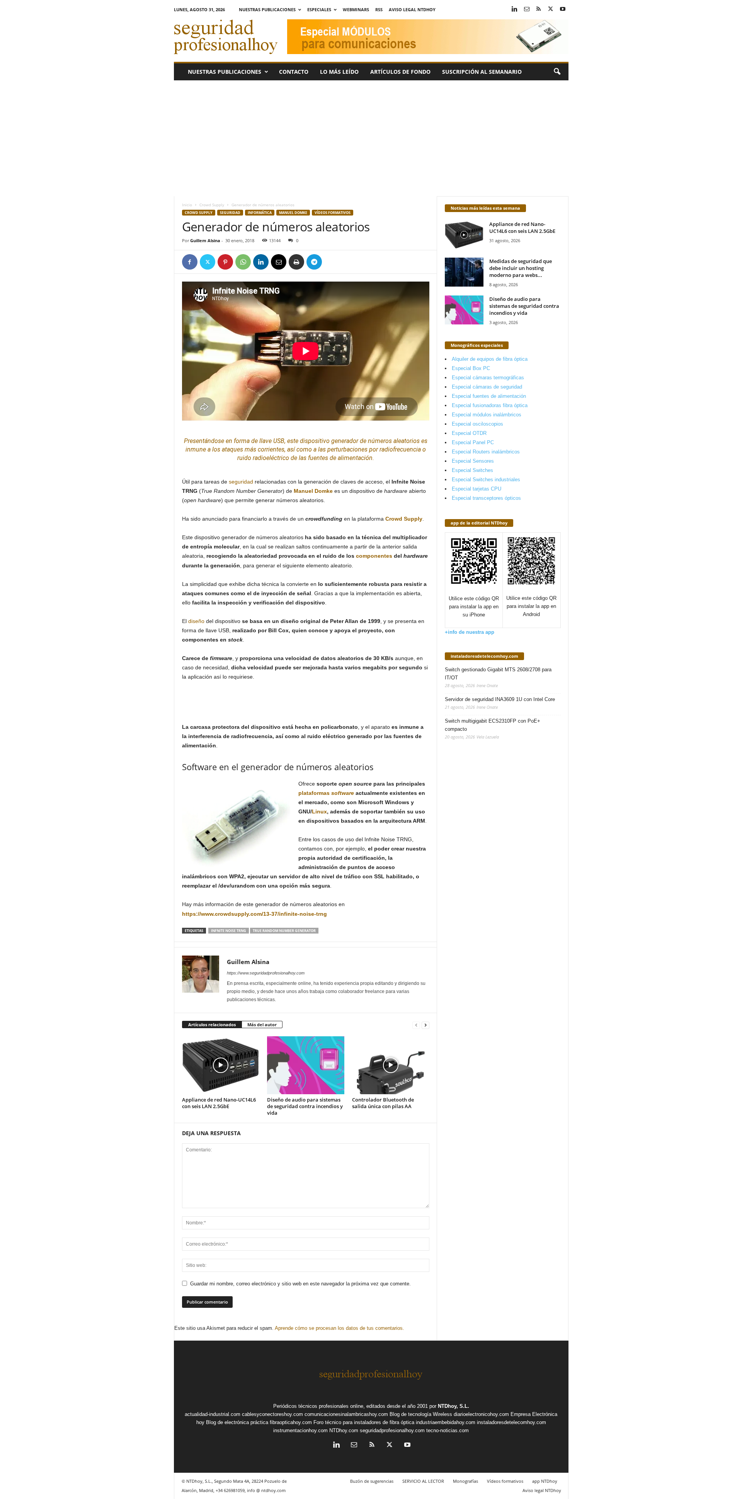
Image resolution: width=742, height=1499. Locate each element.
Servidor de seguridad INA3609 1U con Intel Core (500, 699)
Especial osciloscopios (477, 424)
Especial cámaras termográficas (488, 377)
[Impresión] (296, 262)
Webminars (356, 9)
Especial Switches (472, 470)
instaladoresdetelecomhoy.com (484, 656)
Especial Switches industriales (486, 479)
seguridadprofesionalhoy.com (392, 1430)
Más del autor (262, 1024)
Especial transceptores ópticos (486, 498)
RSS (379, 9)
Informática (260, 212)
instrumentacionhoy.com (300, 1430)
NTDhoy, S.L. (453, 1406)
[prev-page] (416, 1025)
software (342, 793)
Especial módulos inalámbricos (486, 415)
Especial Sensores (473, 461)
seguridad (241, 482)
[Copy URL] (332, 262)
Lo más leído (339, 71)
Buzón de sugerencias (371, 1481)
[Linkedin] (514, 9)
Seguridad (230, 212)
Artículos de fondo (400, 71)
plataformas (314, 793)
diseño (196, 621)
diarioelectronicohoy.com (481, 1414)
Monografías (465, 1481)
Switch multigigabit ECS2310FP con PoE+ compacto (492, 725)
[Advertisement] (371, 138)
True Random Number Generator (284, 930)
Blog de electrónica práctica (237, 1422)
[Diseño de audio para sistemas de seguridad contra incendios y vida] (305, 1065)
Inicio (187, 204)
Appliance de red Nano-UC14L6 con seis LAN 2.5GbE (219, 1103)
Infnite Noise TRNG (228, 930)
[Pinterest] (225, 262)
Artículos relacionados (212, 1024)
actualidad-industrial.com (212, 1414)
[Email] (278, 262)
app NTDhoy (544, 1481)
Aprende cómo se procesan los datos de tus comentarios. (339, 1328)
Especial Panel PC (473, 442)
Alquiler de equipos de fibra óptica (490, 359)
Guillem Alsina (205, 240)
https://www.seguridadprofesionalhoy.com (266, 973)
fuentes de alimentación (340, 458)
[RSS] (538, 9)
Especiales (319, 9)
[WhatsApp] (243, 262)
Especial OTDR (469, 433)
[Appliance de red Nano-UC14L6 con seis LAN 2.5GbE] (220, 1065)
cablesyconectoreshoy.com (272, 1414)
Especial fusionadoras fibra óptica (490, 405)
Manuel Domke (293, 212)
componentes (374, 556)
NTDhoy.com (343, 1430)
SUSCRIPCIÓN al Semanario (482, 71)
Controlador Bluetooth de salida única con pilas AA (383, 1103)
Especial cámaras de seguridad (487, 387)
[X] (550, 9)
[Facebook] (189, 262)
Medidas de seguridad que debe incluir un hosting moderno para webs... (520, 268)
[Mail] (526, 9)
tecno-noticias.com (447, 1430)
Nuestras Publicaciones (267, 9)
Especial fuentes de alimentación (489, 396)
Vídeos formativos (333, 212)
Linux (319, 811)
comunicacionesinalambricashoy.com (346, 1414)
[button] (556, 71)
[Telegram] (314, 262)
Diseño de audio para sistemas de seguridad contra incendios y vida (305, 1106)
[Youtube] (562, 9)
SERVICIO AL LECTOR (423, 1481)
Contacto (293, 71)
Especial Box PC (471, 368)
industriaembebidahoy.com (445, 1422)
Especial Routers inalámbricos (486, 452)
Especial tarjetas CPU (476, 489)
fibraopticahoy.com (291, 1422)
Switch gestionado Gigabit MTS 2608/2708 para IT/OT (498, 674)
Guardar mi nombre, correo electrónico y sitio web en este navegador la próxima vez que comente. (300, 1284)
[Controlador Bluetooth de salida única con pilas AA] (390, 1065)
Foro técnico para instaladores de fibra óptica (363, 1422)
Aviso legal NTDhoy (412, 9)
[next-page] (425, 1025)
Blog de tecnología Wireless (421, 1414)
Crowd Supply (211, 204)
